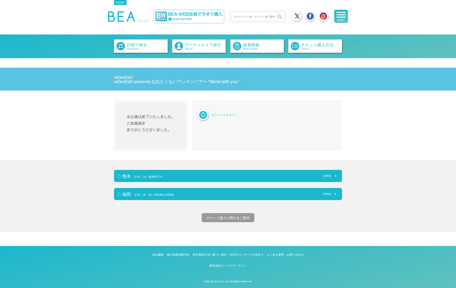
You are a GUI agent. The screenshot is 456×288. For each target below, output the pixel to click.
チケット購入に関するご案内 (228, 217)
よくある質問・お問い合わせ (285, 254)
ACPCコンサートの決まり (247, 254)
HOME (120, 2)
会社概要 (158, 254)
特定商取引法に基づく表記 (210, 254)
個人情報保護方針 (178, 254)
